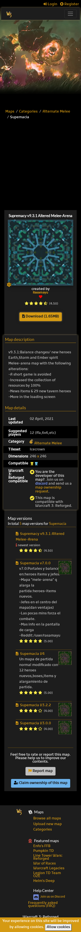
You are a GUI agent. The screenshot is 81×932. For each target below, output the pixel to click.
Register (71, 4)
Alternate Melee (56, 112)
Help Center (43, 890)
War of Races (44, 863)
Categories (28, 112)
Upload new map (47, 824)
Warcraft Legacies (48, 868)
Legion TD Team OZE (47, 874)
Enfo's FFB (41, 846)
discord (41, 484)
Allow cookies (58, 927)
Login (52, 4)
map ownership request (48, 489)
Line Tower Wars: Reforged (48, 857)
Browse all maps (47, 818)
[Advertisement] (40, 63)
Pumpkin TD (43, 851)
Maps (9, 112)
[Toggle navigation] (70, 13)
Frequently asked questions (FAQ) (43, 904)
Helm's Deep (44, 881)
